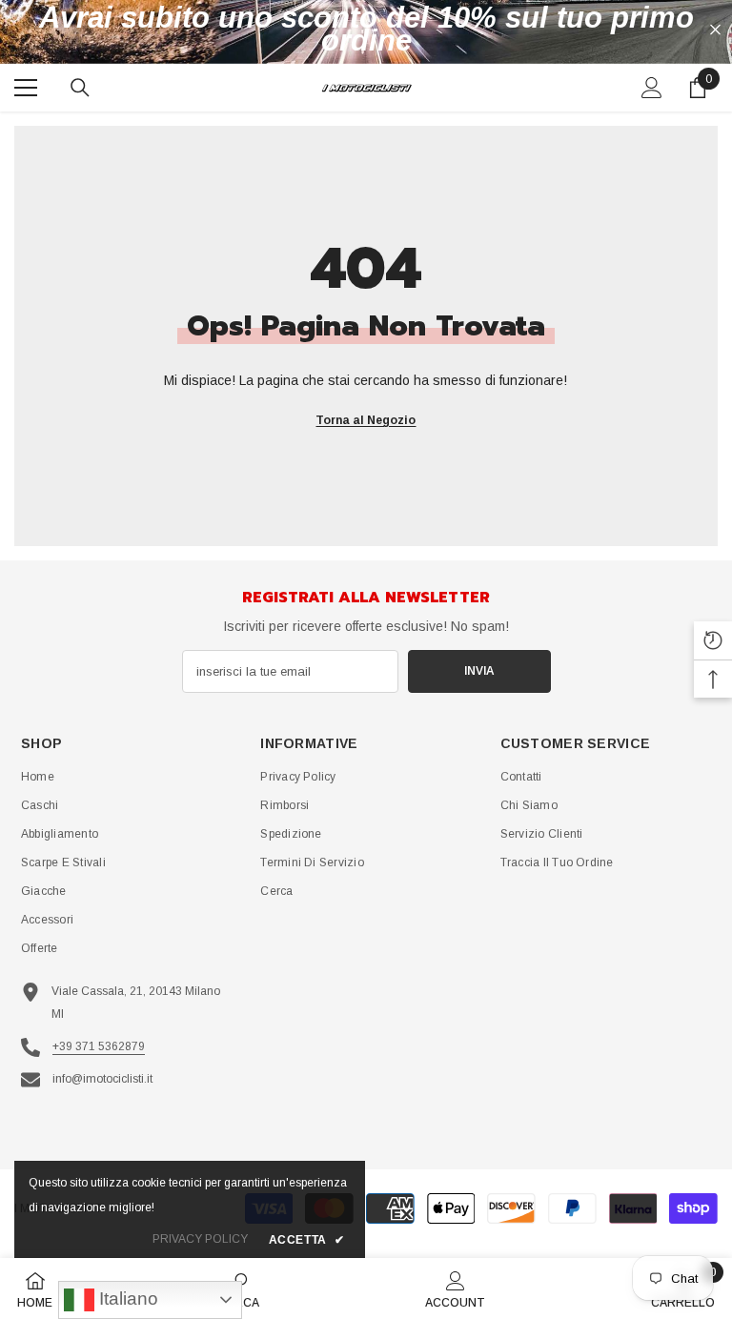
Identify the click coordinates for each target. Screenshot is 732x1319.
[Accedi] (651, 87)
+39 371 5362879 (98, 1046)
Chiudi (715, 30)
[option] (366, 29)
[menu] (25, 87)
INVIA (479, 671)
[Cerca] (80, 87)
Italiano (126, 1299)
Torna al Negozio (365, 420)
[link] (455, 1288)
